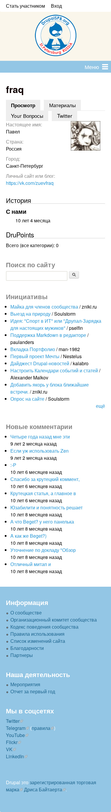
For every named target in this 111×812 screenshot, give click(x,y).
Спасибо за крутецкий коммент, (45, 479)
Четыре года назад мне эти (40, 436)
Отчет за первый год (32, 691)
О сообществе (26, 612)
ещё (100, 405)
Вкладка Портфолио (32, 349)
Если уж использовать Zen (39, 450)
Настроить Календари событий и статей (54, 370)
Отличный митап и (30, 564)
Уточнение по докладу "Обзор (43, 550)
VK (9, 749)
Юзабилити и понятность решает (46, 507)
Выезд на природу (30, 313)
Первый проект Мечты (34, 356)
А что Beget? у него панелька (42, 521)
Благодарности (27, 648)
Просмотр (25, 105)
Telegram (15, 728)
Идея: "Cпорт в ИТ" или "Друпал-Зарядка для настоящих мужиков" (55, 324)
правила (41, 728)
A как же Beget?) (28, 535)
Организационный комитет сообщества (53, 619)
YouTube (15, 735)
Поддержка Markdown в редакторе (48, 335)
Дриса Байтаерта (43, 789)
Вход (56, 5)
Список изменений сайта (37, 640)
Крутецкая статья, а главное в (43, 493)
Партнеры (21, 655)
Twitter (64, 115)
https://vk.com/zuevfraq (30, 183)
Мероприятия (25, 684)
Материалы (62, 105)
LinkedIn (15, 756)
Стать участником (25, 5)
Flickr (11, 742)
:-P (13, 465)
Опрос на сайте (27, 398)
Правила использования (37, 633)
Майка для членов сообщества (44, 306)
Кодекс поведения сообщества (44, 626)
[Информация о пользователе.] (85, 148)
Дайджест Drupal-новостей (39, 363)
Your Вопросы (27, 115)
